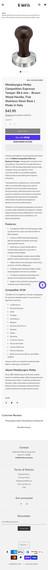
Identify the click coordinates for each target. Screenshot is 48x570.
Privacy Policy (24, 477)
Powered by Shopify (31, 564)
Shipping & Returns (24, 481)
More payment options (22, 142)
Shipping (8, 115)
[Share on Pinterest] (17, 403)
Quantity (8, 120)
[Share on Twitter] (11, 403)
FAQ (24, 487)
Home (4, 13)
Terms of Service (24, 484)
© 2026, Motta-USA (15, 564)
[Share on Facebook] (6, 403)
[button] (20, 71)
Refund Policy (24, 474)
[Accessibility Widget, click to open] (42, 285)
